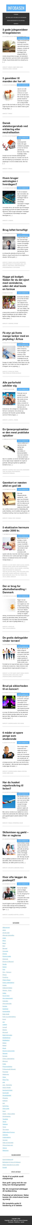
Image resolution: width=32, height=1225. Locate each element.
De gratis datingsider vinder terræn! (15, 639)
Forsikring (16, 823)
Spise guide (6, 1108)
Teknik (4, 1121)
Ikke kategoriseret (21, 566)
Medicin (5, 1030)
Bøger (10, 67)
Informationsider (7, 1003)
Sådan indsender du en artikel (11, 1165)
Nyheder (5, 1056)
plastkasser (16, 267)
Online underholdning (8, 1059)
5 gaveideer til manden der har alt (14, 79)
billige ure (9, 571)
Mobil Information (7, 1035)
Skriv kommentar (23, 38)
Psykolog (8, 373)
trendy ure (23, 575)
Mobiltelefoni (6, 1040)
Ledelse (5, 1024)
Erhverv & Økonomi (13, 867)
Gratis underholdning (8, 982)
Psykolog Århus (16, 373)
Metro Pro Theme (18, 1220)
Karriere (5, 1006)
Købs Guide (19, 67)
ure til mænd (6, 576)
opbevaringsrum (19, 265)
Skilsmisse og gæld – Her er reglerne (16, 833)
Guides (14, 566)
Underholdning (7, 68)
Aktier (4, 930)
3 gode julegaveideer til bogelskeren (15, 31)
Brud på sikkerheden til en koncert (15, 687)
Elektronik (5, 959)
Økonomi (5, 1061)
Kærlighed (15, 674)
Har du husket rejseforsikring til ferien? (13, 785)
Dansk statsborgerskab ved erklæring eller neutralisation (15, 127)
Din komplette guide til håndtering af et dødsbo (12, 1204)
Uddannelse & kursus (9, 1132)
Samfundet (6, 1093)
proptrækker (16, 471)
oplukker (8, 471)
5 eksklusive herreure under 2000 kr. (16, 528)
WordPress (17, 1222)
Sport (4, 1111)
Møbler (4, 1043)
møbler (5, 265)
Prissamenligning (7, 1066)
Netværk (5, 1053)
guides (11, 573)
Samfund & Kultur (7, 1090)
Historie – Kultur (7, 990)
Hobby (14, 67)
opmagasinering (7, 267)
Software (5, 1100)
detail (14, 571)
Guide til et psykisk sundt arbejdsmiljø (13, 1177)
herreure (16, 573)
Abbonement (6, 927)
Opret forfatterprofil (8, 1159)
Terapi (16, 371)
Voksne (16, 323)
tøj (19, 575)
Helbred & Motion (13, 914)
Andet (18, 565)
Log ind (22, 1222)
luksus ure (23, 573)
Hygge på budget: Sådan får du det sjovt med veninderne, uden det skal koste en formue (16, 283)
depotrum (9, 264)
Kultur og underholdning (9, 1017)
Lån (4, 1022)
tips (16, 575)
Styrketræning (6, 1116)
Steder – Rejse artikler (9, 1114)
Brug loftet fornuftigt (15, 230)
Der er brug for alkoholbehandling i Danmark (14, 589)
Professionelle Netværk (9, 1069)
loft (24, 264)
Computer (5, 951)
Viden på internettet (8, 570)
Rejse (21, 823)
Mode (4, 575)
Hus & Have (16, 262)
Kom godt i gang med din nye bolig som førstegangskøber (14, 1183)
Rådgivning (6, 1074)
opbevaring (10, 265)
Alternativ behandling (8, 935)
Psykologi (11, 371)
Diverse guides (7, 566)
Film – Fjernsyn (7, 972)
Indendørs (22, 262)
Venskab (14, 68)
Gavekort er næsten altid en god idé (15, 484)
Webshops (18, 570)
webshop (13, 576)
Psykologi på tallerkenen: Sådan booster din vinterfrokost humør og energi (16, 1197)
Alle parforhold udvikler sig (12, 383)
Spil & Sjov (6, 1106)
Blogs (22, 565)
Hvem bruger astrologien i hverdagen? (10, 181)
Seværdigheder (7, 1095)
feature (24, 771)
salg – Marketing (7, 1085)
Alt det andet (12, 565)
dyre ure (19, 571)
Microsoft (5, 1032)
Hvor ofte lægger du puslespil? (15, 878)
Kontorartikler (6, 1011)
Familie (10, 113)
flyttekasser (16, 264)
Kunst (4, 1019)
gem (21, 264)
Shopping (26, 568)
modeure (8, 575)
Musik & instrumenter (9, 1051)
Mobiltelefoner (6, 1038)
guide (7, 573)
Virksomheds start (8, 1145)
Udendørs (5, 1135)
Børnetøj (5, 948)
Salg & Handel (19, 568)
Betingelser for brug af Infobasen (12, 1162)
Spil (4, 1103)
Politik (4, 1064)
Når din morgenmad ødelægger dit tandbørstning (15, 1190)
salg (13, 575)
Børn (4, 946)
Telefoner (5, 1124)
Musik (22, 723)
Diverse (10, 469)
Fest (14, 469)
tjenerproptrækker (9, 473)
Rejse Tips (6, 1079)
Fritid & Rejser (6, 980)
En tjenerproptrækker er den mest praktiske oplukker (16, 432)
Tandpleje (5, 1119)
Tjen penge (6, 1129)
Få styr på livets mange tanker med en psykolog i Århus (16, 336)
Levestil (10, 220)
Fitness (5, 975)
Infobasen (16, 8)
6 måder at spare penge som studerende (13, 736)
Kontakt (5, 1167)
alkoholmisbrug (10, 628)
